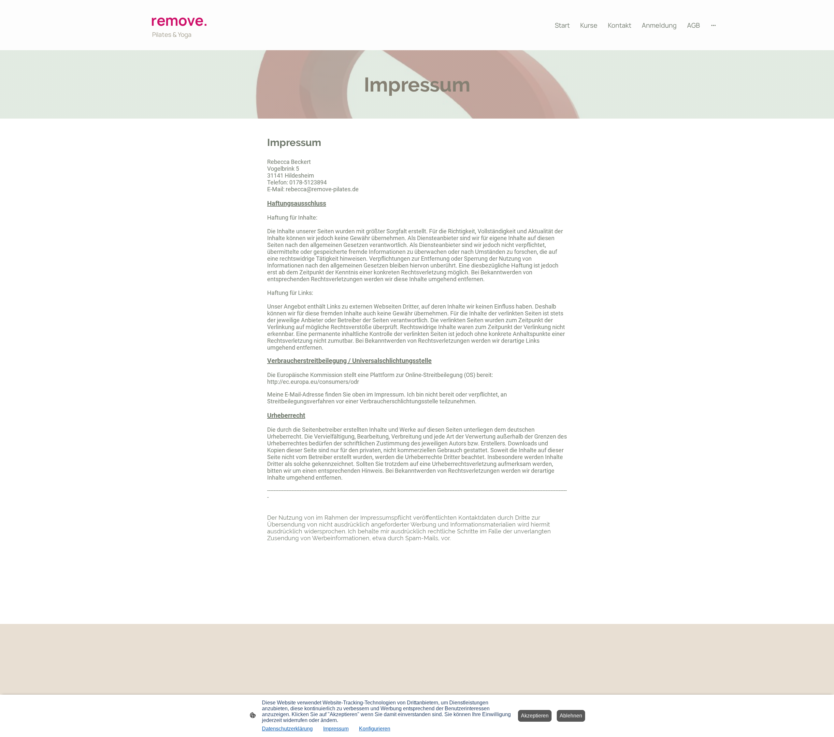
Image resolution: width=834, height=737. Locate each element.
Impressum (336, 728)
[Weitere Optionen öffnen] (713, 25)
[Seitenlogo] (212, 45)
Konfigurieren (374, 728)
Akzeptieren (535, 715)
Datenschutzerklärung (287, 728)
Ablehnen (571, 715)
